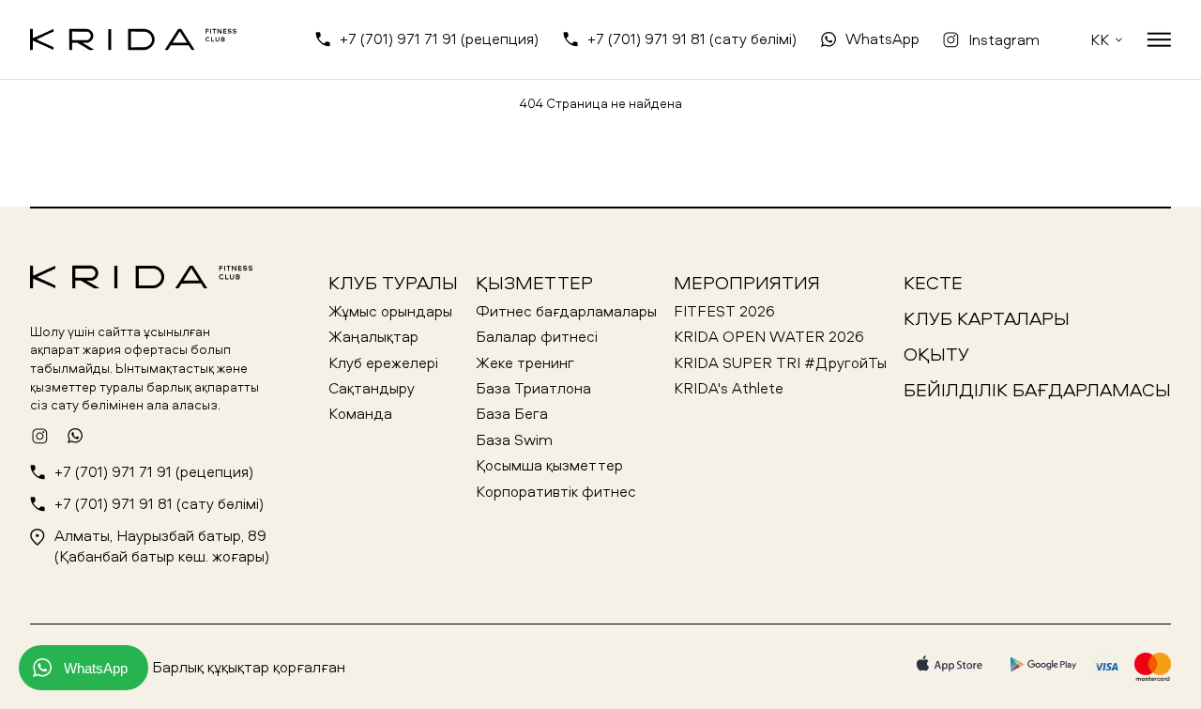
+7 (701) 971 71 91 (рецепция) (439, 38)
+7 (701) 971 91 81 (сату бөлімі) (692, 38)
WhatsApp (882, 38)
